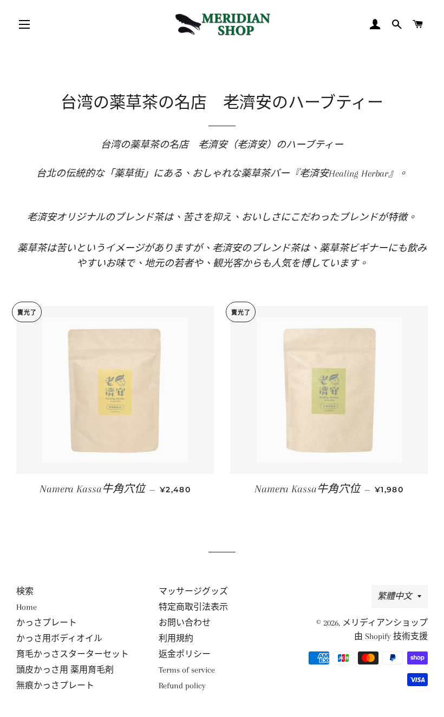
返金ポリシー (185, 654)
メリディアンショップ (385, 623)
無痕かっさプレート (55, 685)
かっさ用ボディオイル (59, 638)
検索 (25, 591)
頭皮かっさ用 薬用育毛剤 (65, 670)
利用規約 (176, 638)
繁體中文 (394, 596)
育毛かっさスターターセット (72, 654)
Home (26, 607)
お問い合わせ (185, 623)
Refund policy (182, 685)
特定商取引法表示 (193, 607)
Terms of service (187, 670)
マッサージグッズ (193, 591)
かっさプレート (46, 623)
